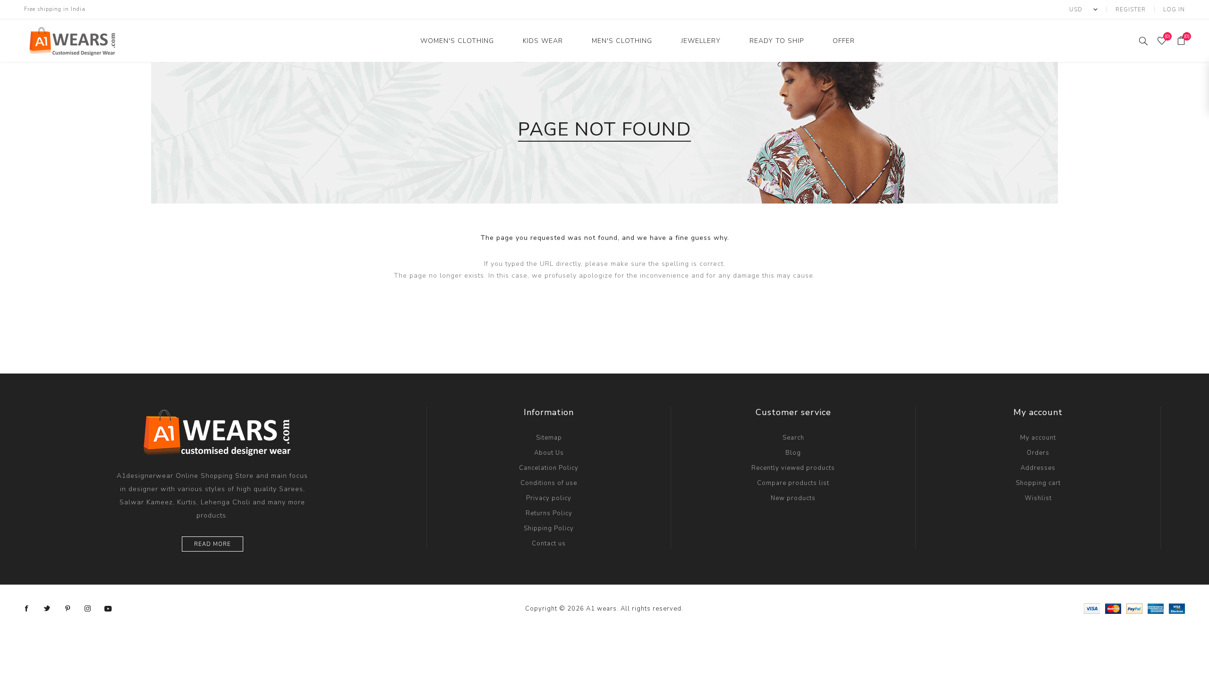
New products (793, 498)
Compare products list (793, 483)
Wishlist (1038, 498)
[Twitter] (47, 608)
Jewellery (701, 40)
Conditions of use (548, 483)
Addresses (1038, 468)
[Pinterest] (67, 608)
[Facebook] (26, 608)
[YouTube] (108, 608)
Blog (793, 453)
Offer (844, 40)
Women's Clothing (457, 40)
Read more (212, 544)
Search (793, 438)
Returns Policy (549, 513)
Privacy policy (548, 498)
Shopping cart (1038, 483)
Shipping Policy (549, 528)
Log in (1174, 9)
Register (1130, 9)
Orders (1038, 453)
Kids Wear (543, 40)
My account (1038, 438)
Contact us (549, 543)
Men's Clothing (622, 40)
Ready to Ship (776, 40)
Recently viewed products (793, 468)
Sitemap (549, 438)
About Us (549, 453)
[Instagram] (87, 608)
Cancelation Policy (549, 468)
